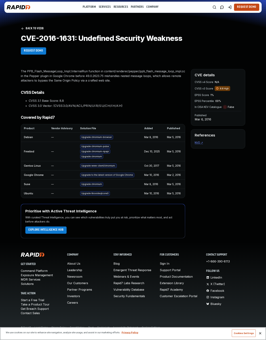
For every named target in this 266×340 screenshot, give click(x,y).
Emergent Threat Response (132, 270)
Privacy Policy (130, 332)
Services (105, 7)
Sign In (164, 263)
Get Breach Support (35, 309)
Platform (89, 7)
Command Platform (34, 271)
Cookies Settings (244, 333)
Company (152, 7)
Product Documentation (176, 276)
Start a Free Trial (32, 300)
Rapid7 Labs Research (128, 283)
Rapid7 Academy (171, 289)
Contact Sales (30, 313)
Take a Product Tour (35, 304)
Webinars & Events (126, 276)
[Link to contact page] (222, 7)
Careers (72, 302)
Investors (73, 296)
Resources (121, 7)
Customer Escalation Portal (178, 296)
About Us (73, 263)
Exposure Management (37, 275)
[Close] (260, 333)
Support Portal (170, 270)
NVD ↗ (199, 142)
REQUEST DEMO (33, 50)
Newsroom (74, 276)
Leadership (74, 270)
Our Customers (77, 283)
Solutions (27, 284)
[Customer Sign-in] (229, 7)
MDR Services (30, 279)
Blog (116, 263)
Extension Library (172, 283)
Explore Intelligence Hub (46, 229)
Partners (137, 7)
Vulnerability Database (128, 289)
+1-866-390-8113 (218, 261)
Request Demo (246, 7)
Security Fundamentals (129, 296)
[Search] (214, 7)
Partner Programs (79, 289)
